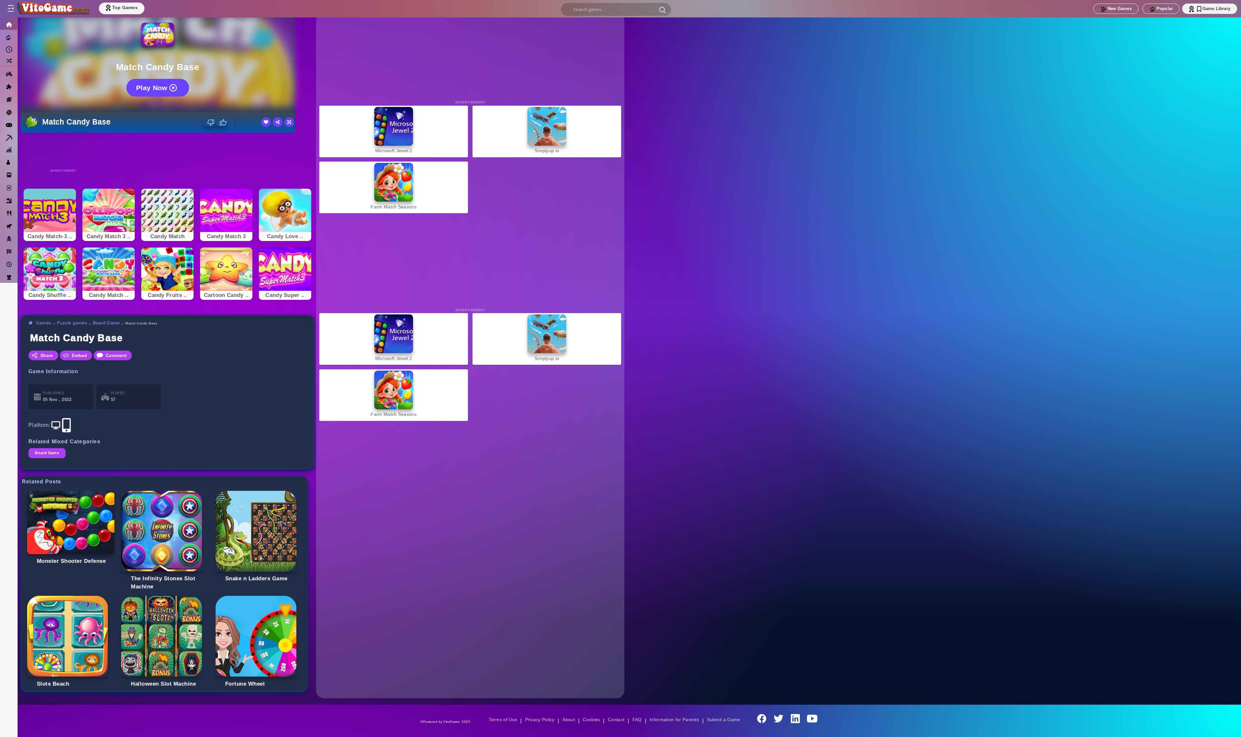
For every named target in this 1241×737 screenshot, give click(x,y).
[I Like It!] (221, 122)
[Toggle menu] (10, 8)
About (567, 719)
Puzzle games (73, 322)
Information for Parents (675, 719)
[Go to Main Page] (53, 8)
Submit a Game (726, 719)
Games (44, 322)
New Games (1120, 8)
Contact (616, 719)
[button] (662, 9)
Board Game (108, 322)
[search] (616, 9)
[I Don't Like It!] (209, 122)
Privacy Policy (538, 719)
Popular (1165, 8)
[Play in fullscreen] (289, 122)
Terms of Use (500, 719)
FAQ (637, 719)
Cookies (590, 719)
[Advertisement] (167, 150)
